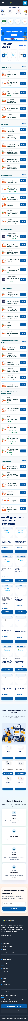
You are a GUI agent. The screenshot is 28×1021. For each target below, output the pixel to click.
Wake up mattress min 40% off (6, 571)
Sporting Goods (7, 959)
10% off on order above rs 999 (5, 602)
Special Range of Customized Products (19, 601)
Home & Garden (7, 956)
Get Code (23, 73)
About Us (5, 988)
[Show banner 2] (14, 39)
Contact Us (6, 991)
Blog (4, 981)
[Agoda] (18, 21)
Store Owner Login (14, 1011)
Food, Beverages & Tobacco (10, 953)
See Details (5, 547)
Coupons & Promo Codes (9, 975)
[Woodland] (4, 21)
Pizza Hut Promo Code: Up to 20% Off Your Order (6, 543)
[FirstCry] (25, 21)
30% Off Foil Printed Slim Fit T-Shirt (20, 570)
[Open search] (25, 3)
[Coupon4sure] (14, 3)
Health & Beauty (7, 946)
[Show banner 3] (16, 39)
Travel (4, 949)
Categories (6, 972)
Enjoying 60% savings (20, 631)
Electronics (6, 943)
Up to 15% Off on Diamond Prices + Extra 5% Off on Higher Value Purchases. (19, 662)
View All (24, 66)
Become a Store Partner (14, 1006)
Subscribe (14, 908)
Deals (4, 978)
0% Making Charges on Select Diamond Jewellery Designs (6, 661)
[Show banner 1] (11, 39)
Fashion (5, 940)
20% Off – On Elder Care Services (6, 689)
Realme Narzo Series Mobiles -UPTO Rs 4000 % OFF (20, 543)
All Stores (5, 968)
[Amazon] (11, 21)
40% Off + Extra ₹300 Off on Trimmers (20, 689)
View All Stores (22, 45)
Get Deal (23, 83)
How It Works (6, 984)
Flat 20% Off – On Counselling (6, 631)
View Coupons (8, 758)
